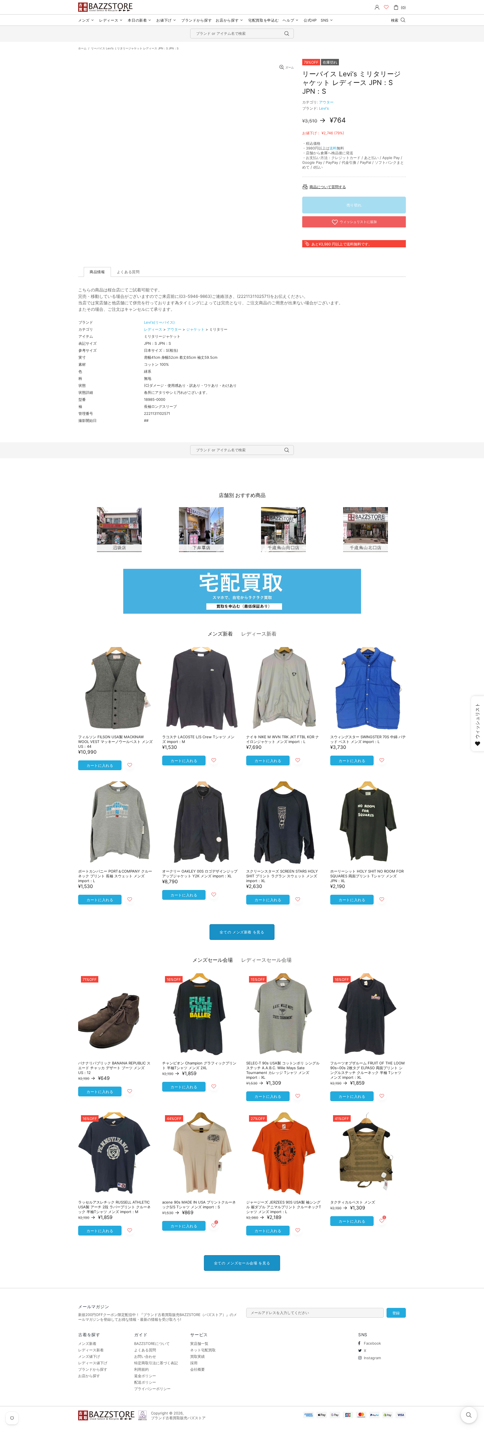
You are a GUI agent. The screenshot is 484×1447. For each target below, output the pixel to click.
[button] (469, 1415)
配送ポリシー (145, 1382)
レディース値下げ (92, 1363)
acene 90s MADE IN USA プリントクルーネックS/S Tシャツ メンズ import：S (199, 1204)
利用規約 (141, 1369)
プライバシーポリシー (152, 1388)
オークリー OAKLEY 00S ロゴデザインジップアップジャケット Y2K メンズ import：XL (200, 873)
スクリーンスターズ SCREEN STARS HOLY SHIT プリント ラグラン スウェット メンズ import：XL (282, 876)
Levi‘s (324, 108)
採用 (193, 1363)
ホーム (82, 48)
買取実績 (197, 1356)
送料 (333, 148)
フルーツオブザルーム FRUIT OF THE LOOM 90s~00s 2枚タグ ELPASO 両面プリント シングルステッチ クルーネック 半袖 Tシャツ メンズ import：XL (367, 1070)
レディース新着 (258, 634)
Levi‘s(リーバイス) (159, 322)
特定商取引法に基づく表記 (156, 1363)
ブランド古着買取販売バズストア (106, 7)
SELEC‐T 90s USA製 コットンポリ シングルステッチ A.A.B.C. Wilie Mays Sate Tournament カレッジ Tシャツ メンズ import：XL (283, 1070)
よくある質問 (145, 1350)
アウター (326, 102)
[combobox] (242, 33)
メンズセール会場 (212, 960)
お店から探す (89, 1376)
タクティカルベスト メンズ (352, 1202)
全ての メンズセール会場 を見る (242, 1263)
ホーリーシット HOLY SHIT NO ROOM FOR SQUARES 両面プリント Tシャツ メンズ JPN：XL (367, 876)
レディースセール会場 (266, 960)
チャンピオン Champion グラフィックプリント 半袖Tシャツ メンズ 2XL (199, 1065)
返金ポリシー (145, 1376)
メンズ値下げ (89, 1356)
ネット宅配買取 (203, 1350)
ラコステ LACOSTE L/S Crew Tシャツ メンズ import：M (198, 739)
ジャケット (195, 329)
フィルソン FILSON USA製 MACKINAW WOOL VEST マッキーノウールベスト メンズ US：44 (115, 742)
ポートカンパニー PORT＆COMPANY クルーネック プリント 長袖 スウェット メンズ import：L (115, 876)
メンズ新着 (220, 634)
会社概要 (197, 1369)
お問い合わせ (145, 1356)
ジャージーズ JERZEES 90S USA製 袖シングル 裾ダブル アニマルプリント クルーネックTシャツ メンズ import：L (283, 1207)
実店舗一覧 (199, 1343)
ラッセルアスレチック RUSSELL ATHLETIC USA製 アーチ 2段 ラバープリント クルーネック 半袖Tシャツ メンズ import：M (114, 1207)
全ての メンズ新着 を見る (242, 932)
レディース (153, 329)
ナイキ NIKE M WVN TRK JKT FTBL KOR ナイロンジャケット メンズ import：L (282, 739)
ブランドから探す (92, 1369)
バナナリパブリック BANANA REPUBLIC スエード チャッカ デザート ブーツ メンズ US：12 (114, 1068)
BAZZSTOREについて (152, 1343)
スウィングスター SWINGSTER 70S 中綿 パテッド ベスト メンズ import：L (368, 739)
